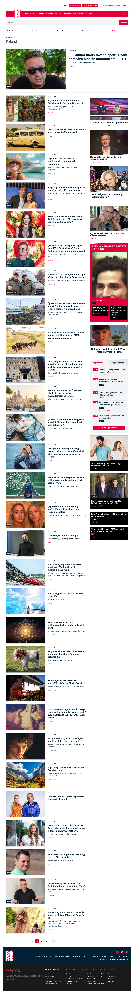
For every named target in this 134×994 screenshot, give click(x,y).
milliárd (113, 317)
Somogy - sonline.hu (92, 981)
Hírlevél (111, 956)
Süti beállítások (122, 956)
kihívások (94, 537)
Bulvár (93, 969)
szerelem (93, 238)
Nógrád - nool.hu (91, 978)
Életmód (49, 14)
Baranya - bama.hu (49, 976)
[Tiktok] (117, 952)
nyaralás (51, 721)
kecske (50, 664)
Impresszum (48, 956)
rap (49, 864)
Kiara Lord (51, 226)
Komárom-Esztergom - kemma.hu (95, 976)
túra (49, 542)
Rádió (112, 969)
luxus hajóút (52, 173)
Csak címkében (117, 31)
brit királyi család (105, 410)
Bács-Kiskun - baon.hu (50, 973)
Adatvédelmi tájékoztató (62, 956)
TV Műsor (88, 14)
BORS (8, 37)
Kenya (49, 342)
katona (109, 355)
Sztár (35, 14)
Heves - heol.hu (70, 983)
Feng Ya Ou (102, 424)
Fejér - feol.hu (69, 976)
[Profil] (124, 14)
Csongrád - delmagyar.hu (51, 983)
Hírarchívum (37, 956)
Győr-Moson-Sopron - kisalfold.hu (74, 978)
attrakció (51, 579)
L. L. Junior (51, 895)
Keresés (124, 22)
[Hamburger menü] (10, 13)
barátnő (50, 460)
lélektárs (102, 397)
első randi (51, 260)
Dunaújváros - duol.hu (71, 973)
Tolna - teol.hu (111, 973)
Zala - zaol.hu (111, 981)
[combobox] (15, 31)
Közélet (65, 969)
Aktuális (27, 14)
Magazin (84, 969)
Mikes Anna (51, 838)
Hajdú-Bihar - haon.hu (71, 981)
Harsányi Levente (95, 162)
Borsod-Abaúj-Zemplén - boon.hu (53, 981)
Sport (41, 14)
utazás (50, 136)
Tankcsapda (51, 284)
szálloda (50, 376)
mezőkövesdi (52, 690)
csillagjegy (51, 490)
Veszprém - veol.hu (113, 978)
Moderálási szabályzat (99, 956)
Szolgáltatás (103, 969)
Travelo (58, 14)
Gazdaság (74, 969)
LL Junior (71, 66)
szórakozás (51, 318)
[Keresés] (121, 14)
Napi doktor (78, 14)
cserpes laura (52, 803)
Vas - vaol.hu (111, 976)
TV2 (109, 126)
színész (93, 303)
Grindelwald (52, 779)
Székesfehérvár (108, 5)
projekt (50, 199)
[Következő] (60, 941)
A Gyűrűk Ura (52, 750)
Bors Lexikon (75, 5)
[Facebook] (126, 952)
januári (50, 603)
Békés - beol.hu (49, 978)
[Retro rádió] (85, 5)
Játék (65, 5)
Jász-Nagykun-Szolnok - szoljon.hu (96, 973)
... (55, 941)
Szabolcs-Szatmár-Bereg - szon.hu (95, 983)
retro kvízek (96, 200)
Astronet (67, 14)
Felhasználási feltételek (81, 956)
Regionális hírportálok (52, 969)
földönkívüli (97, 313)
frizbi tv (50, 112)
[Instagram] (122, 952)
